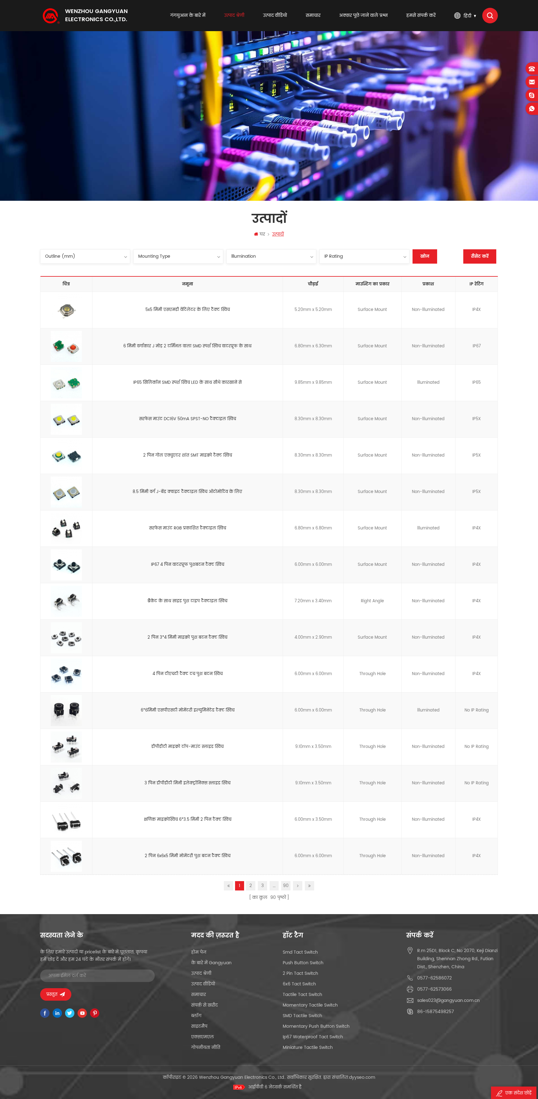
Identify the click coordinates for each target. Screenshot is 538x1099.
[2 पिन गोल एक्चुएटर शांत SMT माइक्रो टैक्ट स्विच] (66, 456)
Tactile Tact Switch (302, 994)
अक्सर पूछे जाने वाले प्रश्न (363, 15)
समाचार (313, 15)
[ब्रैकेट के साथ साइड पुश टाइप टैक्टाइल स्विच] (66, 601)
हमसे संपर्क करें (421, 15)
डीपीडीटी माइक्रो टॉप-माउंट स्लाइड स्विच (187, 747)
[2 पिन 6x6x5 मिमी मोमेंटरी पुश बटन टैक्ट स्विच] (66, 856)
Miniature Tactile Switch (308, 1047)
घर (262, 234)
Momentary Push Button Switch (316, 1026)
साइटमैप (199, 1026)
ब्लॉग (196, 1015)
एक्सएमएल (202, 1036)
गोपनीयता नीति (205, 1047)
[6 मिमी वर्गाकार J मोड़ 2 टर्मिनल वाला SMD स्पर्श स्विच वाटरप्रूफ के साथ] (66, 346)
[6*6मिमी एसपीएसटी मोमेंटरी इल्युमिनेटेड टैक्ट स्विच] (66, 710)
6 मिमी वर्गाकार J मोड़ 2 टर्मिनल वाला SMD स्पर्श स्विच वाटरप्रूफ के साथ (187, 346)
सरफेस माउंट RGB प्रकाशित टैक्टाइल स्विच (187, 528)
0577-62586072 (434, 978)
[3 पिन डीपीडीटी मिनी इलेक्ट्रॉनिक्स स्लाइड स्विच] (66, 783)
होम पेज (198, 952)
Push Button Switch (303, 962)
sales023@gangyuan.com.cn (448, 1000)
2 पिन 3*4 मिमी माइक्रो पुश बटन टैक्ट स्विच (187, 637)
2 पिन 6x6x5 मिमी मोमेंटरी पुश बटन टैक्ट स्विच (187, 856)
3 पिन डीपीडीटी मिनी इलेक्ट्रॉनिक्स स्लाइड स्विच (187, 783)
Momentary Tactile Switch (310, 1005)
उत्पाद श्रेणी (234, 15)
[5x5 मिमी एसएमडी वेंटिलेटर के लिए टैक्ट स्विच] (66, 310)
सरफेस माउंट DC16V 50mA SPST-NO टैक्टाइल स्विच (187, 419)
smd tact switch (300, 952)
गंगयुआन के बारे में (187, 15)
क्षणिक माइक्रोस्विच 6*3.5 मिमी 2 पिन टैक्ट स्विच (187, 819)
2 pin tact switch (300, 973)
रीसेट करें (479, 256)
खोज (424, 256)
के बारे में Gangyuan (211, 962)
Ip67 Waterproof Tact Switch (313, 1036)
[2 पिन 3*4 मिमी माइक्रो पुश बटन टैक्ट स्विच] (66, 638)
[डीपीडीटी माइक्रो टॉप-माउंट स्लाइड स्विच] (66, 747)
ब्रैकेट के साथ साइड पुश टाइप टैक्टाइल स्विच (187, 601)
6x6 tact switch (299, 984)
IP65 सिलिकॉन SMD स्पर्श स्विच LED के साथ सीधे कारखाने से (187, 382)
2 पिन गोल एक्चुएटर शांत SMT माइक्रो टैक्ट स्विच (187, 455)
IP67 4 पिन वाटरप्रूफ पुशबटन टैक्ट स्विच (187, 564)
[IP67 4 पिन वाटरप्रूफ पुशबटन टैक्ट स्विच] (66, 565)
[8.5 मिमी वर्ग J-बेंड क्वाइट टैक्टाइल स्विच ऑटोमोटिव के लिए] (66, 492)
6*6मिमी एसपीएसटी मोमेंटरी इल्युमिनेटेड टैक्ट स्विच (187, 710)
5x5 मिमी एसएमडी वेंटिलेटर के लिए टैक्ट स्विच (187, 310)
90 (286, 885)
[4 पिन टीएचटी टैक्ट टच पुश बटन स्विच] (66, 674)
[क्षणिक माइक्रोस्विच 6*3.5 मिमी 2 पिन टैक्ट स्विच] (66, 820)
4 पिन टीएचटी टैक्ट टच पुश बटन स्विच (188, 674)
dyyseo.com (362, 1077)
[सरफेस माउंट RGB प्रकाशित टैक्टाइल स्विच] (66, 528)
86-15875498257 (435, 1011)
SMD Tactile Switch (302, 1015)
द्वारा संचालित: (349, 1077)
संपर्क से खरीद (204, 1005)
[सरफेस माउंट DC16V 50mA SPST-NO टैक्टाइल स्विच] (66, 419)
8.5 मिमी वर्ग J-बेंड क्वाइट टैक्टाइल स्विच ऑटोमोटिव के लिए (187, 492)
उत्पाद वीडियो (275, 15)
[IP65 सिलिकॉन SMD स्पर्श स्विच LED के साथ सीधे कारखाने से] (66, 383)
